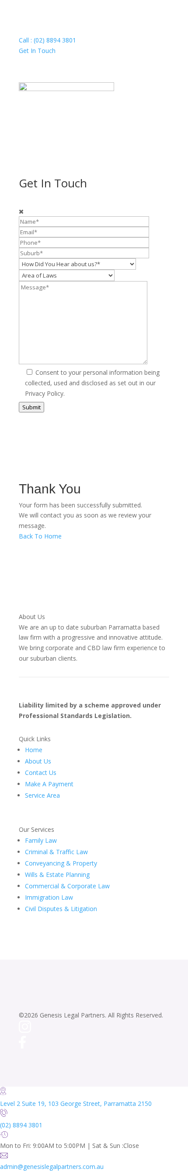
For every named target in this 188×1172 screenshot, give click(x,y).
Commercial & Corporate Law (67, 886)
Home (33, 750)
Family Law (41, 840)
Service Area (42, 795)
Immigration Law (49, 897)
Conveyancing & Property (61, 863)
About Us (38, 761)
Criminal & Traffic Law (56, 852)
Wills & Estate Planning (57, 874)
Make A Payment (49, 784)
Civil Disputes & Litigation (61, 909)
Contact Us (40, 772)
